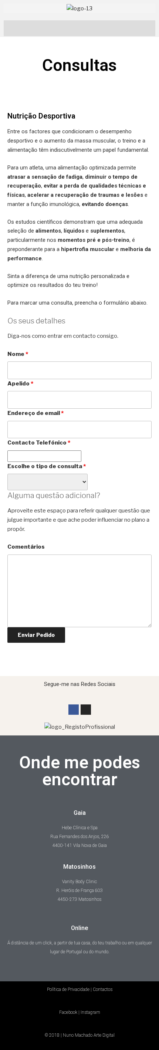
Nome (17, 354)
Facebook (68, 1012)
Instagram (90, 1012)
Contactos (102, 989)
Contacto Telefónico (38, 442)
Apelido (20, 383)
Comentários (26, 546)
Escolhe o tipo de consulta (46, 466)
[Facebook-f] (73, 709)
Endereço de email (35, 413)
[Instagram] (86, 709)
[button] (79, 26)
